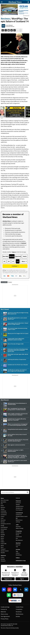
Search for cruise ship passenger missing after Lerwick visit (18, 313)
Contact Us (4, 609)
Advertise (3, 611)
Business (3, 507)
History (2, 532)
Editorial (18, 498)
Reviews (5, 18)
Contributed (9, 25)
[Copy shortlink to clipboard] (14, 30)
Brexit (2, 505)
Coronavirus (4, 514)
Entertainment (4, 527)
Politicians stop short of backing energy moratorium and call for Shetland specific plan (18, 350)
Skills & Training (19, 528)
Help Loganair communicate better (16, 445)
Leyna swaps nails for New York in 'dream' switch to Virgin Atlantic (18, 323)
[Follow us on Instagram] (9, 590)
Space (2, 545)
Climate (2, 509)
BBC (17, 518)
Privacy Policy (4, 619)
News (2, 498)
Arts (2, 503)
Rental (17, 534)
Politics (2, 541)
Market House (19, 520)
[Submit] (27, 492)
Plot (17, 538)
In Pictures (18, 502)
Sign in (22, 579)
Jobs (17, 524)
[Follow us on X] (21, 590)
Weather (3, 552)
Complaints (19, 609)
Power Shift (3, 543)
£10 (18, 261)
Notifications (19, 614)
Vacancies (18, 526)
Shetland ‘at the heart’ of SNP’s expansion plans (15, 450)
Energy (2, 525)
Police (2, 540)
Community (3, 511)
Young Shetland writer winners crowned (17, 429)
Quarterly (18, 256)
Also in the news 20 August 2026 (15, 344)
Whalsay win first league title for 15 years (18, 333)
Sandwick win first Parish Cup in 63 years (18, 364)
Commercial (19, 512)
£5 (8, 261)
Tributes (18, 504)
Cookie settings (5, 607)
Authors (18, 553)
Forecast (18, 545)
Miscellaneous (19, 540)
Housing (3, 534)
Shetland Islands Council (21, 516)
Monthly (11, 256)
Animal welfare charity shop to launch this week (17, 435)
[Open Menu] (2, 2)
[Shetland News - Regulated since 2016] (15, 601)
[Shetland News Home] (15, 3)
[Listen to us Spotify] (9, 595)
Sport (2, 547)
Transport (3, 549)
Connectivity (4, 512)
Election (3, 522)
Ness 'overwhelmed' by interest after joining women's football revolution (17, 409)
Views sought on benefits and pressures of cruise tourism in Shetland (18, 414)
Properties (19, 531)
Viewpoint (3, 561)
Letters (2, 557)
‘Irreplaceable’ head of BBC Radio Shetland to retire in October (16, 339)
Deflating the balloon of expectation (17, 359)
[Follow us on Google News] (17, 595)
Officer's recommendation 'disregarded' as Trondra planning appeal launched (18, 424)
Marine (2, 536)
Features (18, 501)
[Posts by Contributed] (3, 26)
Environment (4, 529)
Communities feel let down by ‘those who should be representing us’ (18, 440)
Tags (17, 551)
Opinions (3, 555)
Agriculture (3, 502)
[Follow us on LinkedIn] (26, 590)
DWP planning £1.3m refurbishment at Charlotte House (17, 404)
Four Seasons (19, 510)
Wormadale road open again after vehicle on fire (18, 355)
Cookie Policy (19, 607)
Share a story (4, 614)
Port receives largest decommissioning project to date (17, 329)
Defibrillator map (21, 560)
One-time (5, 256)
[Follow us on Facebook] (4, 590)
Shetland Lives (19, 508)
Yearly (24, 256)
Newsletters (19, 555)
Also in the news (5, 500)
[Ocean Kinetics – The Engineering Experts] (15, 9)
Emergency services (6, 523)
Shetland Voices (20, 506)
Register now (8, 579)
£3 (4, 261)
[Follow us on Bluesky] (15, 590)
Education (3, 520)
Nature (2, 538)
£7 (13, 261)
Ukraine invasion (5, 551)
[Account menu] (28, 2)
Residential (18, 533)
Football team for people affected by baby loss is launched (17, 419)
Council (2, 516)
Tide (17, 546)
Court (2, 518)
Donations (19, 611)
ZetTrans (18, 522)
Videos (18, 557)
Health (2, 531)
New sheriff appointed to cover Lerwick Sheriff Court (17, 318)
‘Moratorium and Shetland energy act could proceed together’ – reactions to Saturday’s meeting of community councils (17, 457)
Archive (18, 549)
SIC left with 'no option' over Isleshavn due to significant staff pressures (17, 370)
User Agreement (5, 616)
